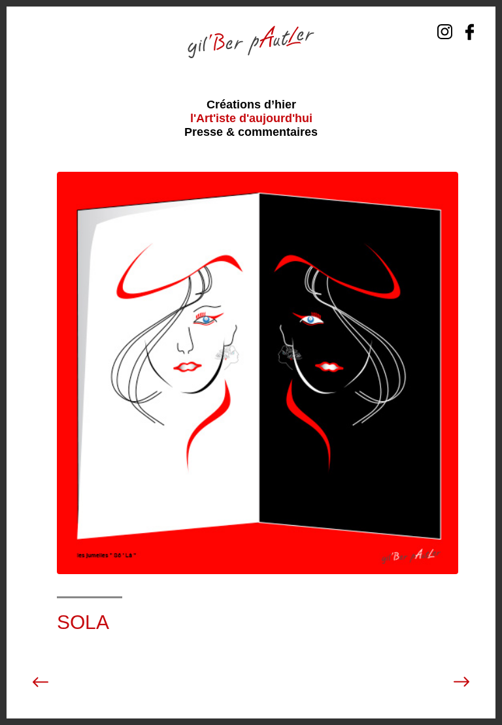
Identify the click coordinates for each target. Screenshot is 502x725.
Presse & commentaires (251, 131)
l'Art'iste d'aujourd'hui (251, 118)
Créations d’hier (251, 104)
